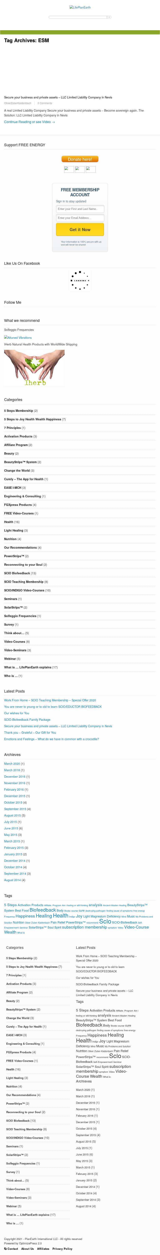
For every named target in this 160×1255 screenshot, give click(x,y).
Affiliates (43, 1249)
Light (86, 916)
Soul (51, 927)
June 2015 (11, 828)
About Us (27, 1249)
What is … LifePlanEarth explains (27, 667)
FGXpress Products (18, 505)
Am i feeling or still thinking (75, 905)
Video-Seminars (15, 650)
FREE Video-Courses (19, 513)
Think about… (14, 633)
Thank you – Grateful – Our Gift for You (30, 732)
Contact (12, 1249)
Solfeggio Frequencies (20, 616)
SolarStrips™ (13, 607)
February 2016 (14, 789)
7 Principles (12, 428)
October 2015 (13, 802)
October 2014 (13, 867)
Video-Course (136, 927)
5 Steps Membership (18, 410)
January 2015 (13, 854)
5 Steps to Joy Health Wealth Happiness (32, 419)
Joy (79, 916)
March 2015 (12, 841)
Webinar (10, 658)
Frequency (9, 916)
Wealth (10, 932)
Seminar (24, 927)
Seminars (10, 599)
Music (131, 916)
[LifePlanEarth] (80, 7)
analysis (95, 904)
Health (8, 522)
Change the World (17, 470)
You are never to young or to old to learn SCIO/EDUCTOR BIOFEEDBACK (53, 706)
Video (120, 927)
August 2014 (12, 880)
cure (82, 910)
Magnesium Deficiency (106, 916)
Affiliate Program (16, 445)
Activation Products (18, 436)
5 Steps (10, 904)
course (74, 910)
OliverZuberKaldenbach (17, 103)
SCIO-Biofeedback (124, 922)
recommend (92, 922)
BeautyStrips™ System (20, 462)
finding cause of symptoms (119, 910)
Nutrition (10, 539)
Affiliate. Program (52, 905)
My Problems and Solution (118, 1046)
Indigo (72, 916)
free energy (139, 910)
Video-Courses (14, 641)
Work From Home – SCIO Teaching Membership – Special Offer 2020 (50, 700)
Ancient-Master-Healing (114, 905)
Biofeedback (43, 909)
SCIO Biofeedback (17, 573)
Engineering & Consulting (22, 496)
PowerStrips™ (14, 556)
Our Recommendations (20, 547)
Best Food (22, 910)
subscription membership (84, 927)
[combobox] (80, 17)
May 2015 (10, 835)
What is (21, 932)
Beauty (9, 453)
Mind (123, 916)
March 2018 (12, 770)
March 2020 (12, 763)
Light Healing (13, 530)
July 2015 (10, 822)
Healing (44, 915)
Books (67, 910)
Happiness (25, 916)
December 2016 (14, 776)
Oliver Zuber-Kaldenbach (37, 922)
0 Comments (45, 103)
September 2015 (15, 809)
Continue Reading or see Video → (29, 121)
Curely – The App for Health (24, 479)
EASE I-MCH (12, 487)
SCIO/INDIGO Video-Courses (24, 590)
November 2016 (14, 783)
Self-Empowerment (102, 1061)
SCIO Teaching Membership (24, 582)
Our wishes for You (16, 713)
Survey (9, 624)
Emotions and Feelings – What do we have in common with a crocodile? (51, 739)
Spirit (57, 927)
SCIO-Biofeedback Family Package (27, 719)
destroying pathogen (95, 910)
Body (60, 910)
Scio (105, 920)
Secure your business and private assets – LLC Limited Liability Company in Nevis (58, 97)
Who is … (11, 676)
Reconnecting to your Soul (23, 564)
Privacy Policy (62, 1249)
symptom (112, 927)
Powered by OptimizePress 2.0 (23, 1243)
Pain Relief (58, 922)
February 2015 (14, 847)
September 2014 (15, 873)
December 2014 (14, 860)
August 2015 (12, 815)
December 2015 (14, 796)
